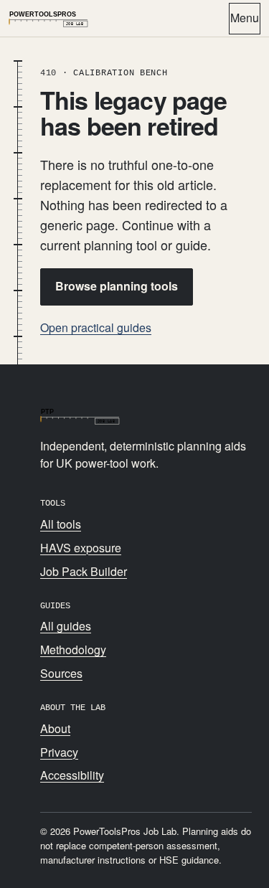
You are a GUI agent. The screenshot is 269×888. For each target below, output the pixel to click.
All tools (60, 524)
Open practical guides (95, 327)
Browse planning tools (116, 286)
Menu (244, 17)
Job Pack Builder (83, 571)
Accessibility (72, 775)
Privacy (59, 752)
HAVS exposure (80, 547)
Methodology (73, 649)
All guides (65, 626)
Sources (61, 673)
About (55, 728)
